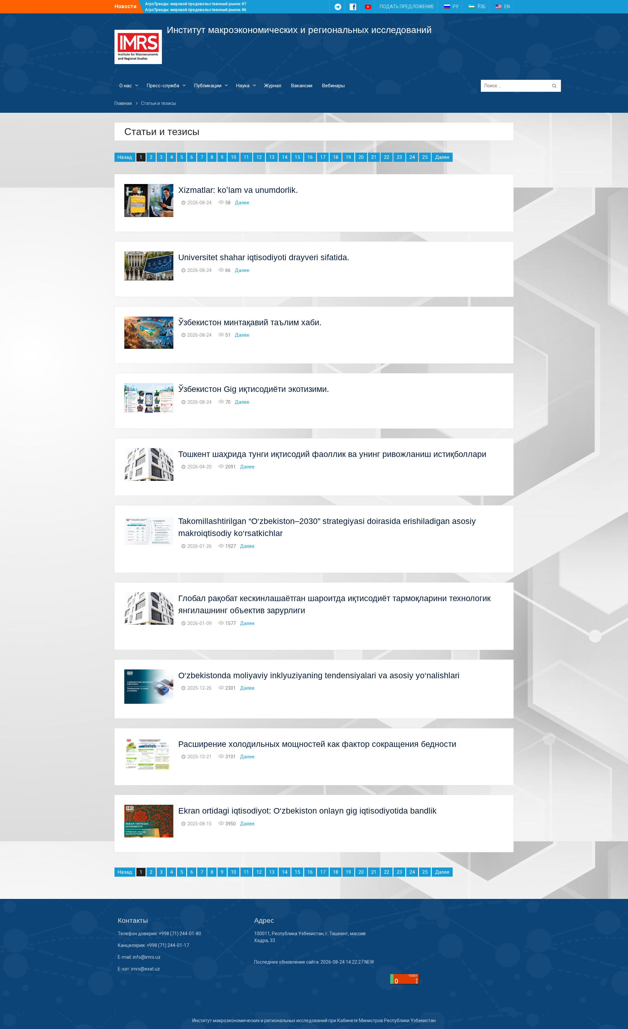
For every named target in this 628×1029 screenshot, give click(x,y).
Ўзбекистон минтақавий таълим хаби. (250, 322)
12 (259, 157)
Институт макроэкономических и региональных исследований (299, 30)
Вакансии (301, 86)
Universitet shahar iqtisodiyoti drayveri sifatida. (263, 257)
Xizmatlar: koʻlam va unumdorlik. (238, 189)
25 (424, 157)
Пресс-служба (163, 86)
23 (399, 157)
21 (373, 157)
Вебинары (333, 86)
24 (412, 157)
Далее (442, 157)
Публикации (207, 86)
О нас (125, 86)
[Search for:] (522, 85)
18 (335, 157)
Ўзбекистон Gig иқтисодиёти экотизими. (253, 389)
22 (386, 157)
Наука (243, 86)
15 (297, 157)
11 (246, 157)
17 (322, 157)
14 (284, 157)
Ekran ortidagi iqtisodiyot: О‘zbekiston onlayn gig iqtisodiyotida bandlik (307, 810)
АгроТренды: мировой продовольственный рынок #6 (195, 10)
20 (361, 157)
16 (310, 157)
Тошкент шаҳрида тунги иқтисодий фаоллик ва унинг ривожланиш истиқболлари (332, 454)
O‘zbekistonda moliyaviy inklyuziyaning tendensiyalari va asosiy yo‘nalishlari (320, 675)
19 (348, 157)
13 (271, 157)
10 (233, 157)
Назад (125, 157)
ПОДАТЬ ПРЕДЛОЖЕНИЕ (407, 6)
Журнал (272, 86)
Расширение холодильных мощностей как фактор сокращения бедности (317, 744)
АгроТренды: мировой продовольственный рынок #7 (195, 4)
